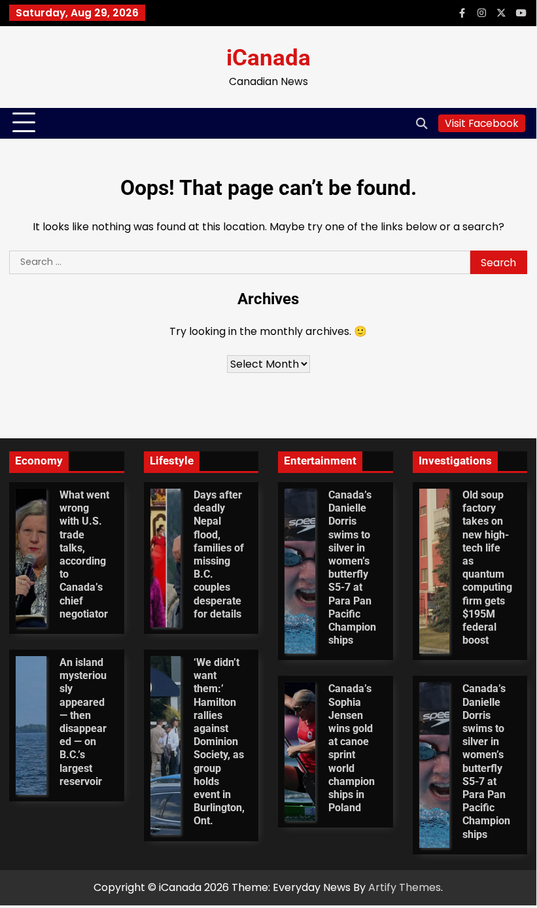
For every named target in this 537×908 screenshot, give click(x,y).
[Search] (422, 123)
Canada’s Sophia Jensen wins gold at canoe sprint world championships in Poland (351, 748)
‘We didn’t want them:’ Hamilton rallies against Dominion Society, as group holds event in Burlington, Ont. (219, 742)
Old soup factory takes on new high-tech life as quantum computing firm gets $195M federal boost (487, 567)
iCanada (268, 58)
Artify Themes (404, 887)
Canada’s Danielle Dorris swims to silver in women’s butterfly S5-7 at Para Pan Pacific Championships (352, 567)
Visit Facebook (482, 123)
